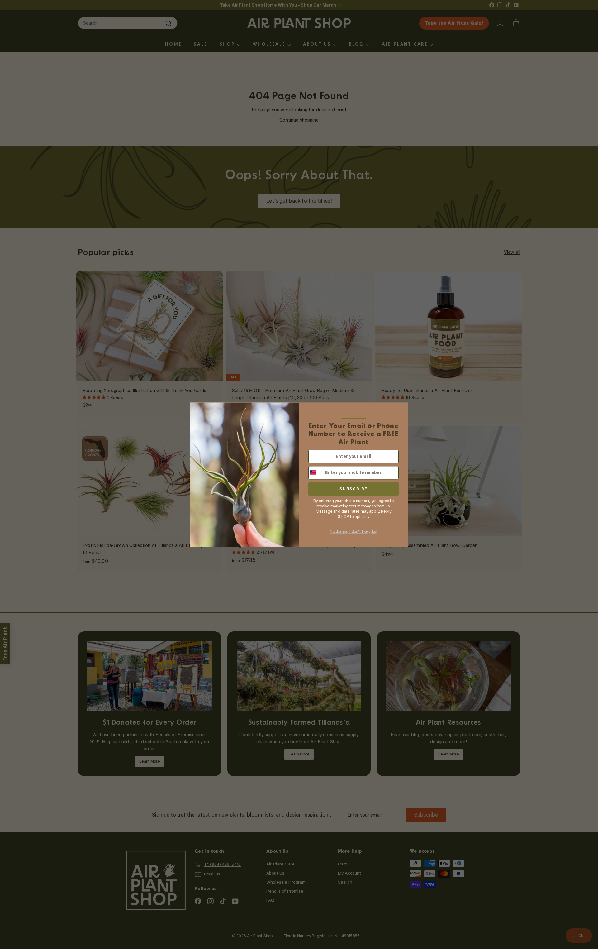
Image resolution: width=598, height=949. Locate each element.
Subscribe (353, 488)
